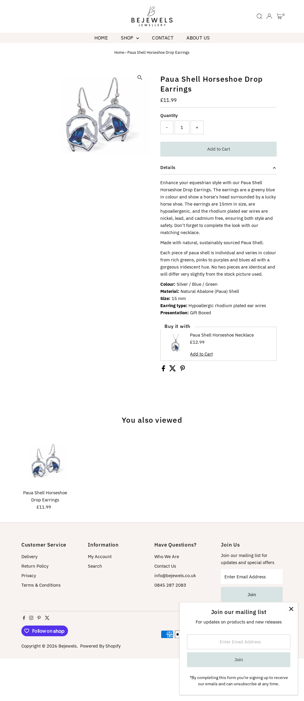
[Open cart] (279, 16)
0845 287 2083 (170, 585)
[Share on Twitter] (173, 369)
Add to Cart (218, 149)
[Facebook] (24, 618)
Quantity (169, 115)
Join (252, 594)
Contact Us (165, 566)
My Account (100, 556)
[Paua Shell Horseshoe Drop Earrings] (45, 463)
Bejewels (67, 646)
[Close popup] (291, 609)
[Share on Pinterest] (182, 369)
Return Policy (34, 566)
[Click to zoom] (140, 77)
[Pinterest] (39, 618)
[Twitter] (47, 618)
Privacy (28, 575)
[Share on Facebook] (164, 369)
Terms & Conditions (41, 585)
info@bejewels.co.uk (175, 575)
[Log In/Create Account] (269, 16)
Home (101, 38)
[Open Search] (259, 16)
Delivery (29, 556)
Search (95, 566)
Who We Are (166, 556)
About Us (198, 38)
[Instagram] (31, 618)
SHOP (128, 38)
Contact (162, 38)
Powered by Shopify (100, 646)
